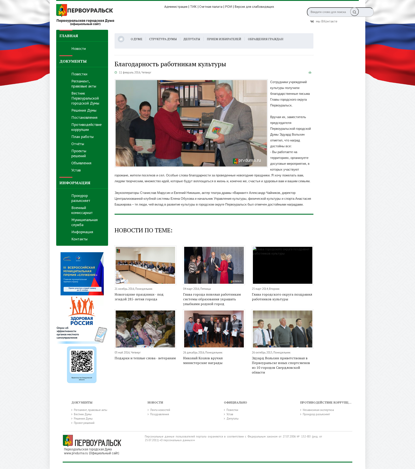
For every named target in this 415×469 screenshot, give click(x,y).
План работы (82, 136)
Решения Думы (83, 110)
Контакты (79, 238)
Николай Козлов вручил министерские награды (203, 360)
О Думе (136, 39)
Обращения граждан (265, 39)
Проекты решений (78, 153)
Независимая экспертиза (318, 410)
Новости (78, 48)
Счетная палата (210, 6)
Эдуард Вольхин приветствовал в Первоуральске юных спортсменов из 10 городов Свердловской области (281, 365)
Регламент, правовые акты (83, 84)
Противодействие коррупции (86, 127)
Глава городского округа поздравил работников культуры (282, 296)
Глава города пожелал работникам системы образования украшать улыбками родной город (212, 299)
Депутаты (192, 39)
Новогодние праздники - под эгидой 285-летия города (139, 296)
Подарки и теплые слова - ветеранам (145, 358)
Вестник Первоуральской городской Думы (85, 98)
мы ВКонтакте (326, 20)
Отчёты (77, 143)
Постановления (84, 117)
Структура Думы (163, 39)
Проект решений (84, 423)
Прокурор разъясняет (80, 198)
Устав (76, 170)
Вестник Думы (83, 414)
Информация (82, 231)
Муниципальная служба (84, 222)
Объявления (81, 162)
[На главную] (110, 15)
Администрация (175, 6)
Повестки (79, 73)
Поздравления (159, 414)
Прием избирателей (224, 39)
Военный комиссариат (82, 210)
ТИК (193, 6)
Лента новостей (160, 410)
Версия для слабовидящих (254, 6)
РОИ (228, 6)
